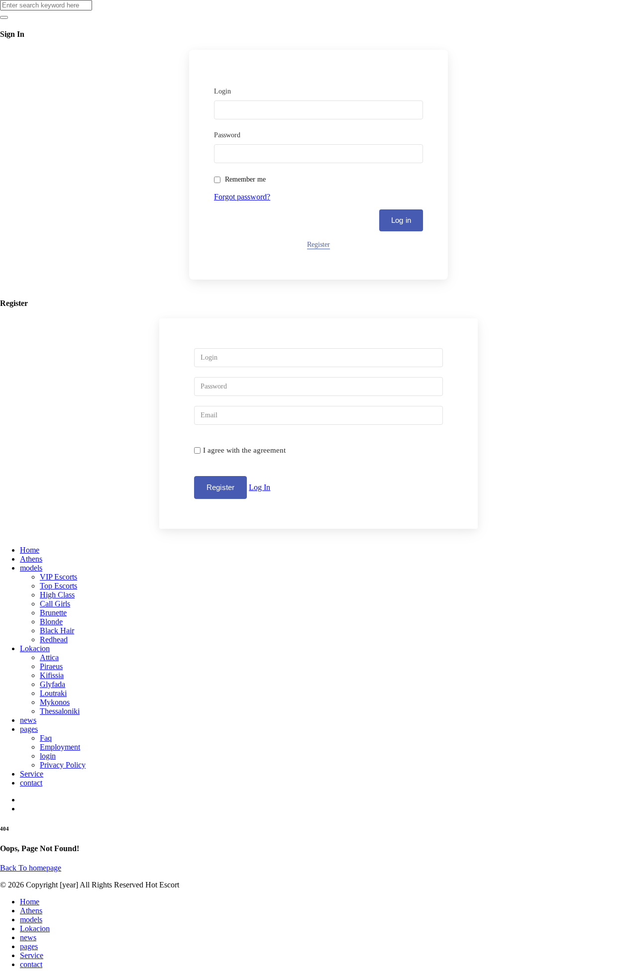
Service (31, 774)
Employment (60, 747)
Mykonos (55, 702)
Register (318, 244)
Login (222, 91)
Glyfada (52, 684)
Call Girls (55, 603)
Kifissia (52, 675)
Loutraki (53, 693)
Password (227, 135)
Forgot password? (242, 197)
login (48, 756)
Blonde (51, 621)
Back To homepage (30, 868)
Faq (46, 738)
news (28, 720)
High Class (57, 594)
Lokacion (35, 648)
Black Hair (57, 630)
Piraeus (51, 666)
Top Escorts (58, 586)
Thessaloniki (60, 711)
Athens (31, 559)
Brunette (53, 612)
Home (29, 550)
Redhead (54, 639)
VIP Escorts (58, 577)
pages (29, 729)
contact (31, 783)
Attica (49, 657)
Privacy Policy (63, 765)
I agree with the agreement (244, 450)
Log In (259, 487)
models (31, 568)
